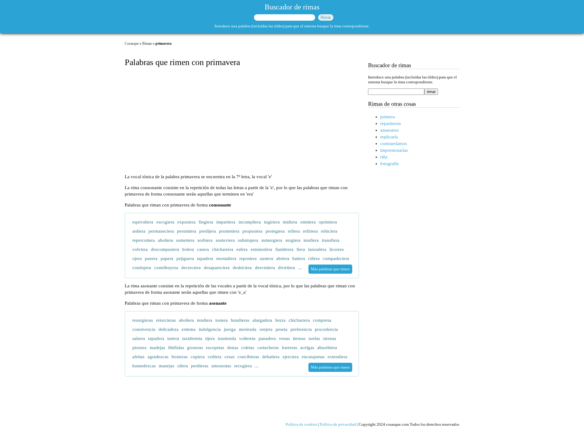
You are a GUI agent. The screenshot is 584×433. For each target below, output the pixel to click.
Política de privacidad (338, 424)
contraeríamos (393, 143)
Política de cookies (301, 424)
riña (384, 156)
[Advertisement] (242, 121)
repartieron (390, 123)
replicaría (389, 136)
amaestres (389, 130)
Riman (147, 43)
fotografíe (389, 163)
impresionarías (394, 150)
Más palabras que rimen (330, 269)
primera (387, 116)
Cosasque (132, 43)
